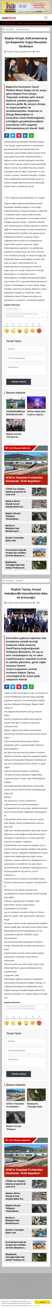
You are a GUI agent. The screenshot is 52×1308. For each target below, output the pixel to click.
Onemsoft (29, 1289)
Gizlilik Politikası (20, 1298)
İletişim (42, 1298)
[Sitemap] (40, 1293)
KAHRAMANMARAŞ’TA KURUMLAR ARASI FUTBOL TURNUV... (17, 414)
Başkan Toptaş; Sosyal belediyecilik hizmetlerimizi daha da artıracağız (20, 1007)
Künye (9, 1298)
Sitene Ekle (32, 1298)
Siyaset (16, 1280)
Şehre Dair (43, 1277)
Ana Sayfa (9, 29)
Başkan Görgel (12, 309)
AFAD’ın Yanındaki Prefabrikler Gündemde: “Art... (15, 1106)
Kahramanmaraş (22, 29)
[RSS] (34, 1293)
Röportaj (34, 1280)
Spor (24, 1280)
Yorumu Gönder (18, 382)
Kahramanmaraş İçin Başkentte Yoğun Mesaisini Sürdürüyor (22, 315)
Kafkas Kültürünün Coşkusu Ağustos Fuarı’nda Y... (36, 414)
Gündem (19, 581)
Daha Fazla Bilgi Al (35, 1305)
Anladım (42, 1302)
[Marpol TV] (9, 17)
